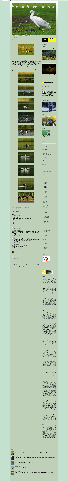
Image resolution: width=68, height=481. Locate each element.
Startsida (14, 35)
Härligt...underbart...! (47, 232)
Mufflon (47, 363)
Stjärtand (51, 405)
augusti (45, 205)
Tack (47, 416)
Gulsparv (55, 324)
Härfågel (43, 46)
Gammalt (51, 317)
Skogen (52, 393)
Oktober (44, 373)
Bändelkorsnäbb (53, 300)
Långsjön (44, 355)
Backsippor (47, 288)
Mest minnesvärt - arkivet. (27, 35)
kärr (42, 352)
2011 (44, 244)
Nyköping (43, 141)
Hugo (51, 331)
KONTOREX (44, 160)
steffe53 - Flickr (44, 149)
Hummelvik (44, 332)
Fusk (44, 316)
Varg (47, 432)
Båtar (48, 300)
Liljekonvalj (50, 353)
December (54, 302)
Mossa (54, 362)
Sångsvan (45, 414)
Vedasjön (55, 433)
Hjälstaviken (50, 330)
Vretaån (43, 437)
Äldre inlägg (38, 264)
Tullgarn (43, 426)
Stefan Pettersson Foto (33, 6)
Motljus (43, 363)
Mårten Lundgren (44, 175)
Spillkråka (43, 402)
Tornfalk (55, 420)
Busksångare (45, 300)
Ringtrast (43, 383)
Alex (47, 284)
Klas (14, 237)
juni (44, 207)
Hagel (53, 327)
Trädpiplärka (48, 425)
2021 (44, 188)
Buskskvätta (54, 299)
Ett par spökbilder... (47, 216)
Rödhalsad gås (53, 386)
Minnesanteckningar (45, 361)
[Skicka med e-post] (25, 207)
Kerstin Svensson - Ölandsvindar (47, 171)
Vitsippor (46, 436)
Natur (48, 366)
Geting (55, 317)
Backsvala (53, 288)
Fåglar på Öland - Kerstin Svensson (47, 165)
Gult (44, 325)
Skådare (54, 395)
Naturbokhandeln (49, 367)
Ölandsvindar (16, 244)
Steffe (54, 403)
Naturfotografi (54, 367)
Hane (47, 328)
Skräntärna (49, 395)
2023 (44, 186)
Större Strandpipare (53, 409)
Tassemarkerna (51, 417)
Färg (54, 316)
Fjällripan (15, 250)
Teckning (51, 418)
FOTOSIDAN (44, 157)
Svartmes (43, 412)
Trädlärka (43, 425)
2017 (52, 279)
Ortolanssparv (44, 376)
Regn (51, 381)
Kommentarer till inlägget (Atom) (28, 266)
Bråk (50, 299)
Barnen (54, 289)
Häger (50, 334)
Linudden (43, 354)
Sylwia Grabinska (44, 178)
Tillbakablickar (44, 419)
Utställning (43, 430)
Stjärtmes (54, 405)
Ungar (47, 428)
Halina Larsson (44, 168)
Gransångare (54, 319)
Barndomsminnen (49, 289)
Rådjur (55, 384)
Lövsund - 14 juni (46, 221)
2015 (44, 196)
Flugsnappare (53, 313)
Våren (53, 437)
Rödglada (43, 386)
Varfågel (43, 432)
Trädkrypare (53, 424)
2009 (44, 247)
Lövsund (54, 355)
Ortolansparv (53, 375)
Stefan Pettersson (50, 91)
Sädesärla (51, 414)
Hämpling (54, 334)
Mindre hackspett (46, 359)
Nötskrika (44, 372)
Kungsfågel (53, 349)
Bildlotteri (43, 292)
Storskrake (44, 407)
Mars (52, 357)
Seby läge (43, 390)
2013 (50, 278)
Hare (50, 328)
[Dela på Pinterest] (29, 207)
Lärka (48, 355)
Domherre (53, 304)
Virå (47, 435)
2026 (44, 182)
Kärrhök (45, 352)
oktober (45, 202)
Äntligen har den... (17, 456)
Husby (46, 333)
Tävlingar (54, 426)
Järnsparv (50, 341)
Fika (43, 309)
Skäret (54, 396)
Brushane (46, 299)
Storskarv (53, 406)
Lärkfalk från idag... (47, 226)
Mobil (51, 361)
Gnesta (48, 319)
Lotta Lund (43, 174)
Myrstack (45, 364)
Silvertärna (54, 391)
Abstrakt (49, 283)
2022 (44, 187)
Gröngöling (48, 323)
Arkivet (46, 287)
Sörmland (43, 416)
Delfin (45, 303)
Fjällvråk (55, 311)
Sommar (49, 400)
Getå (44, 318)
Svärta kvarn (50, 413)
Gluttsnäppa (44, 319)
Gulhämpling (47, 324)
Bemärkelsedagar (44, 290)
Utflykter (48, 429)
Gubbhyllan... (46, 212)
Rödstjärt (47, 387)
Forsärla (53, 314)
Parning (54, 377)
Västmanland (53, 438)
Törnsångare (49, 427)
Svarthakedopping (45, 411)
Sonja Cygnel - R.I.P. (45, 177)
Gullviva (51, 324)
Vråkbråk (48, 437)
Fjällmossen (44, 311)
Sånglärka (54, 413)
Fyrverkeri (47, 316)
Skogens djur (44, 394)
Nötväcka (53, 372)
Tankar (47, 417)
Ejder (54, 306)
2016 (44, 195)
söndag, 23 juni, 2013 (17, 215)
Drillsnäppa (44, 305)
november (45, 201)
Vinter (43, 435)
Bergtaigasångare (44, 291)
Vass (43, 433)
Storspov (48, 407)
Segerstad (48, 390)
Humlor (54, 331)
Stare (43, 403)
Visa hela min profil (45, 97)
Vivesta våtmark (51, 436)
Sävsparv (43, 415)
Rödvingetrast (53, 387)
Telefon (54, 418)
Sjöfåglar (49, 392)
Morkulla (47, 362)
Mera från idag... (46, 225)
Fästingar (43, 317)
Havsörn (44, 329)
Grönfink (43, 323)
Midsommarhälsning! (47, 217)
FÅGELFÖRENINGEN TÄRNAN (47, 154)
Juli (52, 340)
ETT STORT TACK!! (47, 208)
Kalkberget (43, 342)
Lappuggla (45, 353)
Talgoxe (51, 416)
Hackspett (49, 327)
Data (55, 301)
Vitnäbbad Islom (19, 208)
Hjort (46, 330)
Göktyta (54, 326)
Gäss (48, 326)
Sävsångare (49, 415)
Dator (44, 302)
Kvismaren (53, 350)
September (53, 390)
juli (44, 206)
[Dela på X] (27, 207)
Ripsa (48, 383)
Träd (43, 424)
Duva (44, 306)
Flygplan (50, 314)
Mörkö (49, 365)
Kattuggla (54, 344)
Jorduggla (45, 340)
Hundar (55, 332)
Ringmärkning (53, 382)
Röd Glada (48, 385)
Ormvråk (44, 375)
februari (45, 240)
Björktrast (53, 293)
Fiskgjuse (54, 309)
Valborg (49, 431)
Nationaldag (54, 365)
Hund (52, 332)
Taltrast (43, 417)
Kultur (43, 349)
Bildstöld (54, 292)
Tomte (52, 420)
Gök (51, 326)
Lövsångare (46, 356)
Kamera (53, 342)
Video (44, 434)
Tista (48, 419)
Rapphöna (45, 235)
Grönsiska (53, 323)
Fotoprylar (46, 315)
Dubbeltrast (54, 305)
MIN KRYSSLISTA (45, 146)
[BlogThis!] (26, 207)
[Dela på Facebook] (28, 207)
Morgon (43, 362)
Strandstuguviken (44, 408)
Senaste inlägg (15, 264)
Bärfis (43, 301)
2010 (45, 278)
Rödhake (48, 386)
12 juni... (45, 222)
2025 (44, 183)
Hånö (54, 333)
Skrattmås (45, 395)
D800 (53, 301)
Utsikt (54, 429)
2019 (44, 191)
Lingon (54, 353)
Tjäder (54, 419)
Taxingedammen (46, 418)
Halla (55, 327)
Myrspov (55, 363)
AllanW (15, 217)
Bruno (43, 299)
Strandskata (53, 407)
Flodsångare (45, 313)
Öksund (53, 442)
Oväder (43, 377)
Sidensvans (47, 391)
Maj (55, 356)
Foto (43, 315)
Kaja (54, 341)
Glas (51, 318)
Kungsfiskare (47, 349)
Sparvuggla (48, 401)
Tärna (51, 426)
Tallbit (54, 416)
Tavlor (55, 417)
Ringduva (49, 382)
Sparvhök (43, 401)
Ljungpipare (52, 354)
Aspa (49, 287)
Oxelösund (48, 377)
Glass (54, 318)
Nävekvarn (43, 371)
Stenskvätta (46, 405)
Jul (49, 340)
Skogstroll (54, 394)
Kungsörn (44, 350)
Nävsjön (48, 371)
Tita (51, 419)
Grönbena (53, 322)
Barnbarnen (44, 289)
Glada (48, 318)
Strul (50, 408)
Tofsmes (43, 420)
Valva (53, 431)
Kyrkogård (49, 351)
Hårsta (43, 334)
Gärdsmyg (43, 326)
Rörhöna (53, 388)
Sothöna (53, 400)
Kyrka (45, 351)
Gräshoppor (44, 322)
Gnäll (50, 319)
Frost (50, 315)
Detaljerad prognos (45, 142)
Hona (54, 330)
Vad (48, 430)
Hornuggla (46, 331)
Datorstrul (48, 302)
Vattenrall (51, 433)
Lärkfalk (51, 355)
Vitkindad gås (50, 435)
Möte (51, 365)
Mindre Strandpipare (45, 360)
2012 (44, 243)
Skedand (48, 393)
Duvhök (48, 306)
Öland (43, 443)
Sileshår (51, 391)
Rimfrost (46, 382)
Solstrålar (44, 400)
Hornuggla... (46, 231)
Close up (49, 301)
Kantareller (54, 343)
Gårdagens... (46, 211)
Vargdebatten (50, 432)
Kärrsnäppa (49, 352)
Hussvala (50, 333)
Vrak (54, 436)
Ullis (43, 428)
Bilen (43, 293)
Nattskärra (45, 366)
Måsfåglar (44, 365)
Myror (52, 363)
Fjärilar (45, 312)
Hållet (52, 333)
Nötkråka (53, 371)
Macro (52, 356)
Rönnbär (43, 388)
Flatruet (52, 312)
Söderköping (53, 415)
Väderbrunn (48, 438)
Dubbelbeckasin (49, 305)
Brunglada (53, 298)
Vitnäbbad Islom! (46, 213)
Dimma (48, 303)
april (45, 238)
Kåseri (53, 351)
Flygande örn (44, 314)
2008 (44, 248)
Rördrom (49, 388)
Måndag (49, 364)
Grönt (43, 324)
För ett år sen (47, 317)
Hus (43, 333)
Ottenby (52, 376)
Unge (51, 428)
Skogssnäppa (50, 394)
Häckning (46, 334)
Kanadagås (49, 343)
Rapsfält (55, 380)
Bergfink (53, 290)
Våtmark (43, 438)
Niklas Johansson (17, 230)
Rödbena (53, 385)
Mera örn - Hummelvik (18, 471)
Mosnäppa (50, 362)
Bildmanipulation (49, 292)
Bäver (46, 301)
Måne (53, 364)
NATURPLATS (44, 153)
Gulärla (48, 325)
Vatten (46, 433)
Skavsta (43, 393)
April (55, 285)
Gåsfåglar (53, 325)
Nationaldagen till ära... (47, 230)
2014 (44, 197)
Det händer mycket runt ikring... (48, 227)
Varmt (54, 432)
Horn (43, 331)
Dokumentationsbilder (48, 304)
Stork (44, 406)
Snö (43, 399)
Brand (43, 297)
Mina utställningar (19, 35)
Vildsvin (54, 434)
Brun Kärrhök (49, 298)
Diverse (54, 303)
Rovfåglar (53, 383)
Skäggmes (50, 396)
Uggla (54, 427)
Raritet (16, 208)
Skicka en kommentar (16, 260)
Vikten (50, 434)
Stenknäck (54, 404)
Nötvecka (49, 372)
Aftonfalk (43, 284)
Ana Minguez (44, 164)
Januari (52, 338)
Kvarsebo (49, 350)
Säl (54, 414)
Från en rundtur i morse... (47, 218)
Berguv (48, 291)
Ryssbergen (50, 384)
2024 (46, 282)
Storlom (48, 406)
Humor (48, 332)
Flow (48, 313)
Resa (43, 382)
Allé (52, 284)
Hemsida (43, 330)
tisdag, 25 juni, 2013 (17, 258)
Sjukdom (45, 392)
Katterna (49, 344)
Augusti (54, 287)
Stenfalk (51, 404)
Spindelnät (48, 402)
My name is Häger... (18, 466)
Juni (43, 341)
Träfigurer (53, 425)
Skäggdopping (44, 396)
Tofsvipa (47, 420)
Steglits (43, 404)
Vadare (53, 430)
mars (45, 239)
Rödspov (43, 387)
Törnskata (43, 427)
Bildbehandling (53, 291)
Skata (53, 392)
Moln (54, 361)
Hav (54, 328)
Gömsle (43, 327)
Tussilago (47, 426)
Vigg (47, 434)
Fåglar (50, 316)
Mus (49, 363)
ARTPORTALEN (44, 156)
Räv (44, 385)
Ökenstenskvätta (44, 442)
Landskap (54, 352)
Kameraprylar (44, 343)
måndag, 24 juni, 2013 (17, 248)
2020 (53, 280)
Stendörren (47, 404)
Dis (51, 303)
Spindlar (53, 402)
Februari (47, 308)
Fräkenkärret (54, 315)
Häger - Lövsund (46, 220)
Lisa (46, 354)
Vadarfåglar (44, 431)
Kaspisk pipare (44, 344)
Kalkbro (49, 342)
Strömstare (54, 408)
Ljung (49, 354)
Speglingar (53, 401)
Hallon (44, 328)
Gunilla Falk (44, 167)
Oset (48, 376)
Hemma (51, 329)
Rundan (43, 384)
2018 (44, 192)
